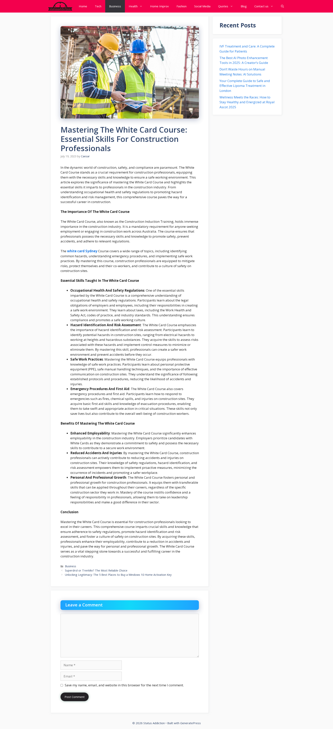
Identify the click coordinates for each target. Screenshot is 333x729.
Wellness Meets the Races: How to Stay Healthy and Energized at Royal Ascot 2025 (247, 102)
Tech (98, 6)
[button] (282, 6)
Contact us (261, 6)
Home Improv (159, 6)
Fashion (182, 6)
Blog (244, 6)
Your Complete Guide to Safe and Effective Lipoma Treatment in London (244, 86)
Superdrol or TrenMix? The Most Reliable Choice (96, 570)
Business (115, 6)
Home (83, 6)
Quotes (223, 6)
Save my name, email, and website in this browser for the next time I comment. (124, 685)
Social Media (202, 6)
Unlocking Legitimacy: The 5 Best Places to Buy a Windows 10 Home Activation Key (118, 575)
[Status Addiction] (60, 6)
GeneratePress (190, 723)
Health (133, 6)
